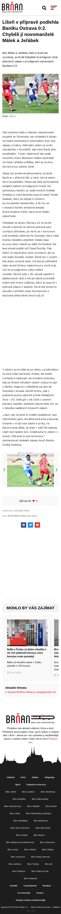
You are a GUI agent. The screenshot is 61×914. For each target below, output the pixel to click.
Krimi (23, 777)
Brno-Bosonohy (43, 828)
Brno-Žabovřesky (40, 799)
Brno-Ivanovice (18, 857)
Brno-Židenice (30, 878)
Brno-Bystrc (39, 835)
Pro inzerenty (24, 893)
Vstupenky (49, 777)
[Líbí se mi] (34, 501)
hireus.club (30, 911)
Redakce (47, 885)
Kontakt (13, 885)
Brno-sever (13, 849)
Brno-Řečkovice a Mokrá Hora (20, 842)
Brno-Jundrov (28, 792)
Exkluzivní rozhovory (36, 784)
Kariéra (39, 893)
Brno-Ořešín (22, 835)
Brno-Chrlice (30, 849)
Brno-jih (48, 864)
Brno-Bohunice (41, 820)
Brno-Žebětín (33, 806)
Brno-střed (11, 792)
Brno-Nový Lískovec (20, 828)
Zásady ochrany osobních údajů (30, 900)
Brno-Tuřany (33, 864)
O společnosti (29, 885)
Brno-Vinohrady (48, 792)
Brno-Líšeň (15, 813)
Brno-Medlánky (20, 820)
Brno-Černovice (47, 842)
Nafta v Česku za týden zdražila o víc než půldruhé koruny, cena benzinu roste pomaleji (26, 653)
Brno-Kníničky (19, 799)
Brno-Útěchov (19, 871)
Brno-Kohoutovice (12, 806)
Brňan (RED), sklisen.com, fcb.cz (22, 516)
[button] (44, 8)
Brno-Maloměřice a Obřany (38, 813)
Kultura (35, 777)
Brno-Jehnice (15, 864)
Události (10, 777)
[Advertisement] (30, 332)
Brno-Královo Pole (40, 871)
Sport (17, 784)
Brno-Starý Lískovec (40, 857)
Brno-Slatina (47, 849)
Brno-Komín (51, 806)
